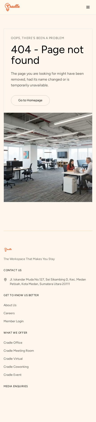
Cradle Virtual (13, 359)
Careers (9, 313)
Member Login (14, 321)
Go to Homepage (30, 100)
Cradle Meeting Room (19, 351)
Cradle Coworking (16, 367)
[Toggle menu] (87, 7)
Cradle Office (13, 343)
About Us (10, 305)
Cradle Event (12, 375)
